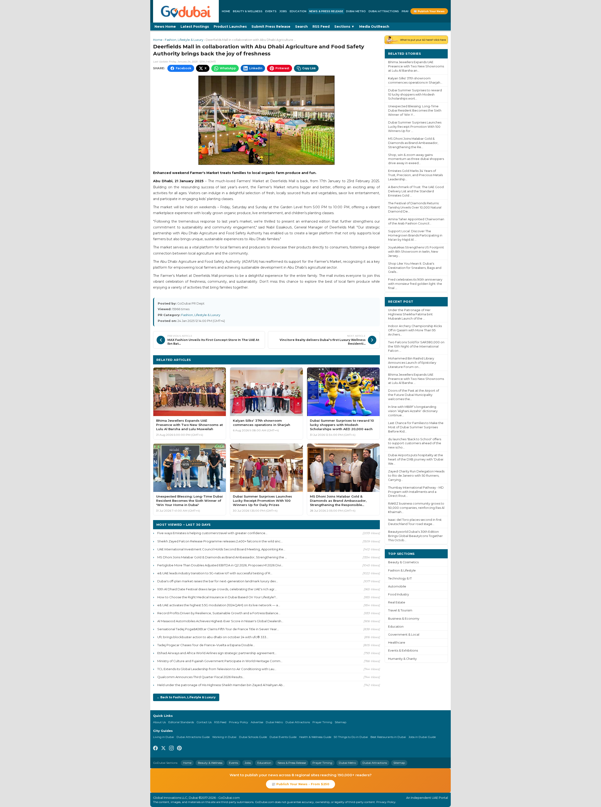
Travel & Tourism (400, 610)
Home (226, 11)
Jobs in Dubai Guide (422, 737)
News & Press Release (326, 11)
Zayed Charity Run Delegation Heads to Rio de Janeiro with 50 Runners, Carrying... (416, 476)
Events (271, 11)
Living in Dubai (163, 737)
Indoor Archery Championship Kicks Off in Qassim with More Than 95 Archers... (415, 330)
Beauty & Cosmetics (403, 562)
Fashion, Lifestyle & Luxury (184, 40)
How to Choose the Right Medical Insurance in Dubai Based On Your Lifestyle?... (217, 597)
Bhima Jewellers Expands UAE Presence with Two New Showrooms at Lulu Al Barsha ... (416, 379)
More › (438, 53)
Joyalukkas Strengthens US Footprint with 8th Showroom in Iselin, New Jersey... (416, 252)
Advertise (257, 722)
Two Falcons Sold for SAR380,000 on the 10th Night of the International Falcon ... (416, 346)
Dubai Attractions (384, 11)
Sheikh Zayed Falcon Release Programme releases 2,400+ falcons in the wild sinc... (220, 541)
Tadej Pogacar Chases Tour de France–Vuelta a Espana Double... (206, 645)
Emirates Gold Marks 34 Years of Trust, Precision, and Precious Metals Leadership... (415, 175)
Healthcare (396, 642)
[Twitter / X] (163, 749)
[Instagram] (171, 749)
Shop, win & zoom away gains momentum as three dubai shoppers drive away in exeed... (416, 159)
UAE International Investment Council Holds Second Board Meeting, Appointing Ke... (221, 549)
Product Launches (230, 26)
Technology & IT (400, 578)
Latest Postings (195, 26)
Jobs (283, 11)
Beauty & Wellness (247, 11)
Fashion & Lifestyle (402, 570)
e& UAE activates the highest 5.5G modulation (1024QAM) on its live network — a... (218, 605)
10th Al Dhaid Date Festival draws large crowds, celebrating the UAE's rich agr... (217, 589)
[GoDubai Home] (186, 11)
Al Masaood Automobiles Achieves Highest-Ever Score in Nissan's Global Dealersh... (220, 621)
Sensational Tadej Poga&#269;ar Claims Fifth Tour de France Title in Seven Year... (218, 629)
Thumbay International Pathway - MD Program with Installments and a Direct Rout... (416, 492)
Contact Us (204, 722)
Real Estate (396, 602)
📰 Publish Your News (429, 11)
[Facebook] (155, 749)
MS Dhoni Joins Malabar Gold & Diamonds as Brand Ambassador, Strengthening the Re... (413, 143)
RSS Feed (321, 26)
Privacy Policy (238, 722)
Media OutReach (374, 26)
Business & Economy (403, 618)
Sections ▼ (344, 26)
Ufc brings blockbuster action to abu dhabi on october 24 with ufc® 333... (212, 637)
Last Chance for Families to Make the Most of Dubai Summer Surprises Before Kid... (415, 427)
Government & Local (403, 634)
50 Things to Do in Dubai (351, 737)
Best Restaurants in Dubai (388, 737)
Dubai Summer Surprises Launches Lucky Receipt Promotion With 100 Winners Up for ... (414, 127)
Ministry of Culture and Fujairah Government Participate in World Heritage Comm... (219, 661)
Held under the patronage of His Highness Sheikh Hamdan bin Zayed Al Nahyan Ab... (221, 685)
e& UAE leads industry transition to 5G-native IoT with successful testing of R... (214, 573)
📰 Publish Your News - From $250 (300, 784)
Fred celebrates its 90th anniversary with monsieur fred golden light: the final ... (415, 284)
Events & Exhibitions (403, 650)
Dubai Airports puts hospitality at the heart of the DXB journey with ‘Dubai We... (415, 459)
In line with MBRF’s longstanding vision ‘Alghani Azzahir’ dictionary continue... (413, 411)
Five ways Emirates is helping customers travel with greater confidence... (212, 533)
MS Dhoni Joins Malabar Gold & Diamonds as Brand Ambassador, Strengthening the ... (222, 557)
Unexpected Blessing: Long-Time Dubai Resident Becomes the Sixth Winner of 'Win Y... (414, 110)
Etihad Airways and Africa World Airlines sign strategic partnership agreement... (217, 653)
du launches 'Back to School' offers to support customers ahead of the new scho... (414, 443)
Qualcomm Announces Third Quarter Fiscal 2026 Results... (200, 677)
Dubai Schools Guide (253, 737)
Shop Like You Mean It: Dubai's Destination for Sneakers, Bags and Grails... (414, 268)
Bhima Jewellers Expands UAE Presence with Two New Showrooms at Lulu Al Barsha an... (416, 66)
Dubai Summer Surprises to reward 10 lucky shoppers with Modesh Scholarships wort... (415, 94)
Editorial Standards (181, 722)
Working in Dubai (224, 737)
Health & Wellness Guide (315, 737)
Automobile (397, 586)
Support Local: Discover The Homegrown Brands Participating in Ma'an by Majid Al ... (415, 235)
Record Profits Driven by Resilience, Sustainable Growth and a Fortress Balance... (218, 613)
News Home (165, 26)
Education (298, 11)
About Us (159, 722)
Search (301, 26)
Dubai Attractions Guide (193, 737)
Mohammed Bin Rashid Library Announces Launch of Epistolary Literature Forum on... (412, 363)
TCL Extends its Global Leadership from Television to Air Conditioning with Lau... (216, 669)
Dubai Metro (356, 11)
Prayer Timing (322, 722)
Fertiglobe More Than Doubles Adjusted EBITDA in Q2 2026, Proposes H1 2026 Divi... (220, 565)
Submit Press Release (270, 26)
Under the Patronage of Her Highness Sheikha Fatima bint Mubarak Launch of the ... (410, 314)
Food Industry (398, 594)
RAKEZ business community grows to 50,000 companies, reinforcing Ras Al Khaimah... (416, 508)
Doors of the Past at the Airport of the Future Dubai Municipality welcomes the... (413, 395)
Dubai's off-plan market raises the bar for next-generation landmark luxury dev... (217, 581)
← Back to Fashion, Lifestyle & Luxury (186, 697)
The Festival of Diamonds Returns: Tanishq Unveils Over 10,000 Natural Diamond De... (414, 207)
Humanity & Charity (402, 658)
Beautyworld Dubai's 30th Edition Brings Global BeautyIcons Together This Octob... (415, 536)
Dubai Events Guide (283, 737)
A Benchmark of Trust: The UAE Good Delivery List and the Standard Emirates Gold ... (416, 191)
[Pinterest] (179, 749)
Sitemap (340, 722)
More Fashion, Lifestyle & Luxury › (347, 359)
